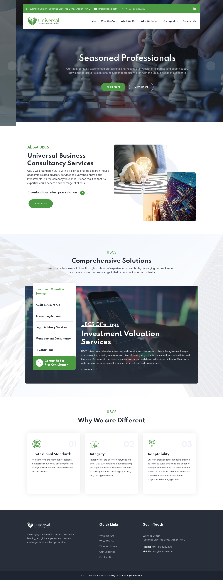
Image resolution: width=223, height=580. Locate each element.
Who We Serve (108, 546)
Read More (97, 87)
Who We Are (106, 535)
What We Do (106, 541)
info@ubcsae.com (107, 8)
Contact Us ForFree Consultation (56, 363)
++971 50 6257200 (135, 8)
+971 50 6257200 (162, 546)
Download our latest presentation (52, 192)
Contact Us (125, 87)
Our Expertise (107, 551)
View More (40, 204)
